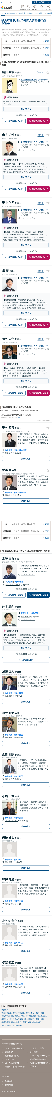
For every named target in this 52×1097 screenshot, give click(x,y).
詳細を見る (26, 459)
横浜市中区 (35, 613)
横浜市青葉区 (7, 1025)
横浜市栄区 (27, 1022)
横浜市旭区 (40, 1019)
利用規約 (34, 1052)
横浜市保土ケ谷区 (18, 1016)
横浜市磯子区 (31, 1016)
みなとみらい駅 (12, 585)
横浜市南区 (6, 1016)
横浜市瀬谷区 (16, 1022)
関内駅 (8, 904)
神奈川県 (8, 450)
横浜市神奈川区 (27, 80)
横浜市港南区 (29, 1019)
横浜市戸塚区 (18, 1019)
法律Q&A (9, 1052)
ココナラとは (11, 1059)
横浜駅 (8, 453)
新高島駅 (9, 696)
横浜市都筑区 (18, 1025)
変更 (47, 41)
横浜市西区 (18, 582)
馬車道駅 (25, 616)
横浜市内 (5, 1010)
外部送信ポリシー (38, 1059)
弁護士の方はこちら (41, 2)
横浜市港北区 (7, 1019)
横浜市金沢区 (42, 1016)
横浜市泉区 (36, 1022)
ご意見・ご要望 (37, 1048)
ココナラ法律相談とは (15, 1048)
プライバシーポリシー (40, 1056)
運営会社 (9, 1081)
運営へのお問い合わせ (15, 1066)
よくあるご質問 (12, 1063)
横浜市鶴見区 (7, 1013)
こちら (19, 417)
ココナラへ (7, 2)
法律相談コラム (12, 1056)
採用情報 (9, 1085)
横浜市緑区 (6, 1022)
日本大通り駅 (10, 987)
